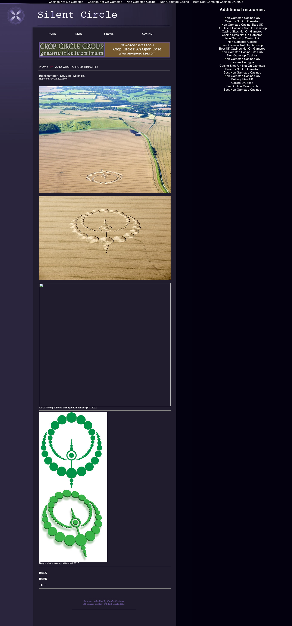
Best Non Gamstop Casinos (242, 72)
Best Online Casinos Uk (242, 86)
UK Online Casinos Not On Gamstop (242, 28)
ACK (44, 572)
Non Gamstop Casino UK (242, 38)
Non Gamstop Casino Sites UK (242, 24)
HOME (52, 33)
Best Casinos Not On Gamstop (242, 45)
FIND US (109, 33)
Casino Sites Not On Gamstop (242, 31)
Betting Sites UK (242, 79)
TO (41, 585)
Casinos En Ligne (242, 62)
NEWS (78, 33)
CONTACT (148, 33)
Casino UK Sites (242, 82)
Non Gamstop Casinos (242, 55)
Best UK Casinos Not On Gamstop (242, 48)
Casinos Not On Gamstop (242, 21)
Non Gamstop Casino (242, 41)
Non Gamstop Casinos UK (242, 17)
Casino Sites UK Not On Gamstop (242, 65)
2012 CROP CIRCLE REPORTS (76, 66)
